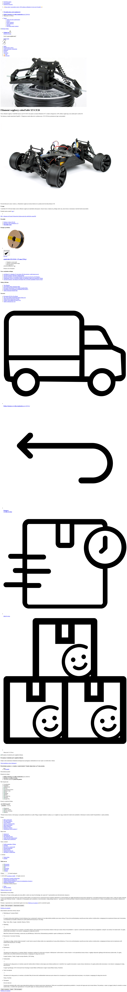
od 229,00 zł (17, 14)
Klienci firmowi (7, 826)
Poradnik (6, 845)
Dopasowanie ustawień (19, 905)
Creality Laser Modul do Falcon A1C (12, 300)
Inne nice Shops (7, 887)
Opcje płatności (10, 23)
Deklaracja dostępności (9, 882)
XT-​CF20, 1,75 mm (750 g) (15, 259)
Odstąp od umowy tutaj (6, 890)
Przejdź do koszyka (8, 4)
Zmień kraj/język (13, 873)
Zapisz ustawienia (5, 989)
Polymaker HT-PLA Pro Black (11, 296)
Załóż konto (6, 38)
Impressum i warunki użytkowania (12, 878)
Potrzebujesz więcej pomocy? (10, 829)
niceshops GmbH (11, 876)
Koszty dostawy (10, 22)
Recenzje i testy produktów (11, 223)
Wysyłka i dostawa (8, 821)
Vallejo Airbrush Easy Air (9, 301)
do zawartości (7, 3)
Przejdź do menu (7, 1)
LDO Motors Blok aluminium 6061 (12, 286)
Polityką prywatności (33, 903)
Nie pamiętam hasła (8, 836)
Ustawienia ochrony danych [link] (10, 883)
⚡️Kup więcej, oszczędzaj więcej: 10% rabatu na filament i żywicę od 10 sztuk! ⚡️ (23, 7)
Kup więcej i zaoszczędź (9, 847)
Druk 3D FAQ (7, 849)
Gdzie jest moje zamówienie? (13, 19)
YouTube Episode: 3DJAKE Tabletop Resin (14, 275)
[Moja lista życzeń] (5, 41)
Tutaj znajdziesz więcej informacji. (9, 763)
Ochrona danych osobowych (10, 879)
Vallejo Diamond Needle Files (10, 290)
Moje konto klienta (8, 825)
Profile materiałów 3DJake (10, 844)
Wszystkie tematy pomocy (12, 26)
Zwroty (8, 21)
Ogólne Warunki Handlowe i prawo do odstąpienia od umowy (18, 881)
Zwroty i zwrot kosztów (9, 823)
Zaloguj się (6, 834)
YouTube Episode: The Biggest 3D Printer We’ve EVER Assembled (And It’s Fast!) (23, 279)
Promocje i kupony (8, 827)
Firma (5, 886)
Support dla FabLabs (8, 850)
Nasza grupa (6, 857)
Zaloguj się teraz (7, 33)
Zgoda (2, 905)
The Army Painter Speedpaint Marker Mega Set (15, 297)
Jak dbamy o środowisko (9, 852)
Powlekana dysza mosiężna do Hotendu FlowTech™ (16, 289)
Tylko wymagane (8, 905)
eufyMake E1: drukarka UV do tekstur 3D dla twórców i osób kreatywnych (21, 274)
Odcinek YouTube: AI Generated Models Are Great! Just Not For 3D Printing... (22, 277)
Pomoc (5, 18)
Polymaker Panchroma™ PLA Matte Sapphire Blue (16, 288)
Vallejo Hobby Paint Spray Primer (11, 299)
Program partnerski (8, 848)
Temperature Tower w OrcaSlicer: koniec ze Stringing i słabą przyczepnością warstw (23, 278)
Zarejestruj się (7, 835)
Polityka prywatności (5, 908)
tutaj (13, 211)
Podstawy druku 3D (9, 222)
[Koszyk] (65, 43)
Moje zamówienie (8, 819)
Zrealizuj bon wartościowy (10, 839)
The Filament (7, 285)
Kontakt (8, 25)
